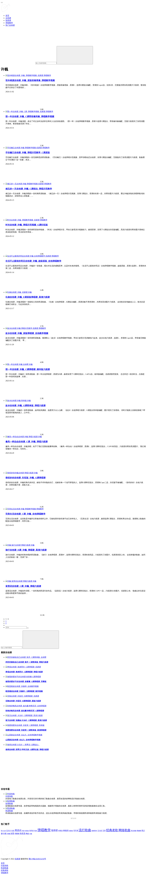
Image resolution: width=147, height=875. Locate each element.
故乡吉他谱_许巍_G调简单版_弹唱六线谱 (26, 405)
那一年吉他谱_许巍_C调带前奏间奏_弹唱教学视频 (30, 116)
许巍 (30, 292)
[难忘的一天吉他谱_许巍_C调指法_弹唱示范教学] (25, 184)
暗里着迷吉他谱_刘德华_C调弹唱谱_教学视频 (24, 691)
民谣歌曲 (9, 811)
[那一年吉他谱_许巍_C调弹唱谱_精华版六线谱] (17, 364)
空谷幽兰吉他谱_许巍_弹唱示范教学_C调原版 (28, 152)
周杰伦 (18, 830)
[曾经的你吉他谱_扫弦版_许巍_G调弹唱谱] (20, 473)
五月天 (8, 830)
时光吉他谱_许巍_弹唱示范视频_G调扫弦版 (27, 225)
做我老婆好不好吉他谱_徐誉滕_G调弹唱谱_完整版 (26, 681)
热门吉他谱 (10, 25)
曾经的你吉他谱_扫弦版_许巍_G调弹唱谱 (26, 477)
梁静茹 (71, 830)
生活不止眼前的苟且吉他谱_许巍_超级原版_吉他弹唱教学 (33, 261)
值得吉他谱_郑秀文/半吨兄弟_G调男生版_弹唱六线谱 (27, 749)
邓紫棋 (17, 833)
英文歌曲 (133, 830)
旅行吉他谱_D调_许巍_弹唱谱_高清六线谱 (26, 550)
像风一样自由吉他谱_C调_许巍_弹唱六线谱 (27, 441)
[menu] (2, 2)
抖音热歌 (9, 796)
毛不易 (75, 830)
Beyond (3, 830)
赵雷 (12, 833)
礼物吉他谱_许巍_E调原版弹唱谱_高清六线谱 (28, 297)
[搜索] (75, 55)
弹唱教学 (9, 23)
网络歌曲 (124, 830)
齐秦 (31, 833)
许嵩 (5, 833)
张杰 (35, 830)
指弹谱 (8, 20)
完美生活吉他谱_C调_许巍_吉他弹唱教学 (25, 514)
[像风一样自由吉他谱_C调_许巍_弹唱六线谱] (22, 437)
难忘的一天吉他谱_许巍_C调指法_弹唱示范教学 (29, 189)
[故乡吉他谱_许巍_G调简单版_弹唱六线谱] (16, 401)
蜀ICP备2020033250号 (37, 859)
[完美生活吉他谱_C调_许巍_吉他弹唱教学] (21, 509)
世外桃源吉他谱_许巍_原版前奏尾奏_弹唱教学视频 (30, 80)
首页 (7, 16)
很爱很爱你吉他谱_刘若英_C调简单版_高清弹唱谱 (26, 730)
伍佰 (12, 830)
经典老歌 (112, 830)
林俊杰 (66, 830)
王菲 (104, 830)
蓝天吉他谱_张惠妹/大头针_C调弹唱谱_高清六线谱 (26, 720)
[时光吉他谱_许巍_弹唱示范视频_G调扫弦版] (23, 220)
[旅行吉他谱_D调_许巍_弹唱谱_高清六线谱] (18, 545)
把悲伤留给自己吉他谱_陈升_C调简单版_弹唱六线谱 (27, 662)
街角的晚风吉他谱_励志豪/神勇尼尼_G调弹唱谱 (25, 711)
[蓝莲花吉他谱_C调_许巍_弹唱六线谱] (19, 581)
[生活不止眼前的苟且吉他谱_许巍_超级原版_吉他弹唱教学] (28, 256)
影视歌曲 (9, 803)
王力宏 (100, 830)
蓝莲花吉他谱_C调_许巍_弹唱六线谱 (23, 586)
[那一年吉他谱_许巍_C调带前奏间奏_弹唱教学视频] (26, 111)
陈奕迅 (22, 833)
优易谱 (17, 859)
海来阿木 (94, 830)
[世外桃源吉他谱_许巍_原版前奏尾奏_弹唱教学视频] (25, 75)
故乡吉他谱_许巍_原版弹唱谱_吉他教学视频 (27, 333)
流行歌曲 (85, 830)
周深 (23, 830)
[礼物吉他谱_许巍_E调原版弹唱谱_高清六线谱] (17, 292)
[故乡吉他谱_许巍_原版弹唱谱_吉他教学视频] (22, 328)
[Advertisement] (70, 769)
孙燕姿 (27, 830)
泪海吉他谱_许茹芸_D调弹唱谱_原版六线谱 (23, 701)
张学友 (31, 830)
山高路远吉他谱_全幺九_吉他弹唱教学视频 (23, 740)
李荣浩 (60, 830)
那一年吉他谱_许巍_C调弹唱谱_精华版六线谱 (28, 369)
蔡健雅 (139, 830)
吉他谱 (8, 18)
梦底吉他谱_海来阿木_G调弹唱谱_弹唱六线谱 (24, 672)
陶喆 (27, 833)
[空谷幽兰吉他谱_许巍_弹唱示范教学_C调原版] (24, 148)
